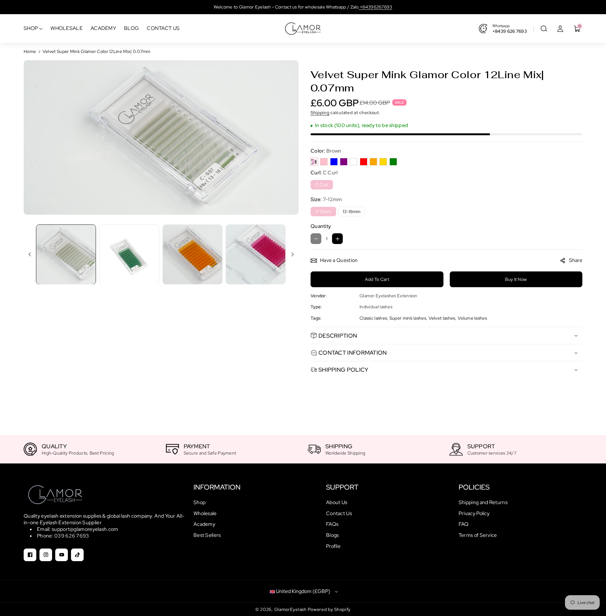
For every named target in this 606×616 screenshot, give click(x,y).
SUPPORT (342, 487)
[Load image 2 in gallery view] (129, 254)
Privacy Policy (474, 513)
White (353, 161)
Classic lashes (373, 318)
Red (363, 161)
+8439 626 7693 (509, 31)
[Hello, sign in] (560, 29)
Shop (199, 502)
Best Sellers (207, 535)
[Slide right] (293, 254)
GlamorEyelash (291, 609)
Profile (333, 546)
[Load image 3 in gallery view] (193, 254)
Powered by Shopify (329, 609)
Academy (204, 524)
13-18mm (351, 211)
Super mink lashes (407, 318)
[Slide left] (30, 254)
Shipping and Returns (483, 502)
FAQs (332, 524)
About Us (336, 502)
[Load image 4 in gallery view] (256, 254)
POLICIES (474, 487)
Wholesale (205, 513)
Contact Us (339, 513)
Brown (314, 161)
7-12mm (323, 211)
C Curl (321, 185)
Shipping (320, 112)
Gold (383, 161)
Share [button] (576, 260)
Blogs (332, 535)
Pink (323, 161)
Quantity (321, 226)
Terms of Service (478, 535)
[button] (544, 28)
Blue (333, 161)
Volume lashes (472, 318)
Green (393, 161)
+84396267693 (375, 7)
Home (30, 51)
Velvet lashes (442, 318)
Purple (343, 161)
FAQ (464, 524)
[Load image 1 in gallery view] (66, 254)
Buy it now (516, 279)
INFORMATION (217, 487)
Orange (373, 161)
